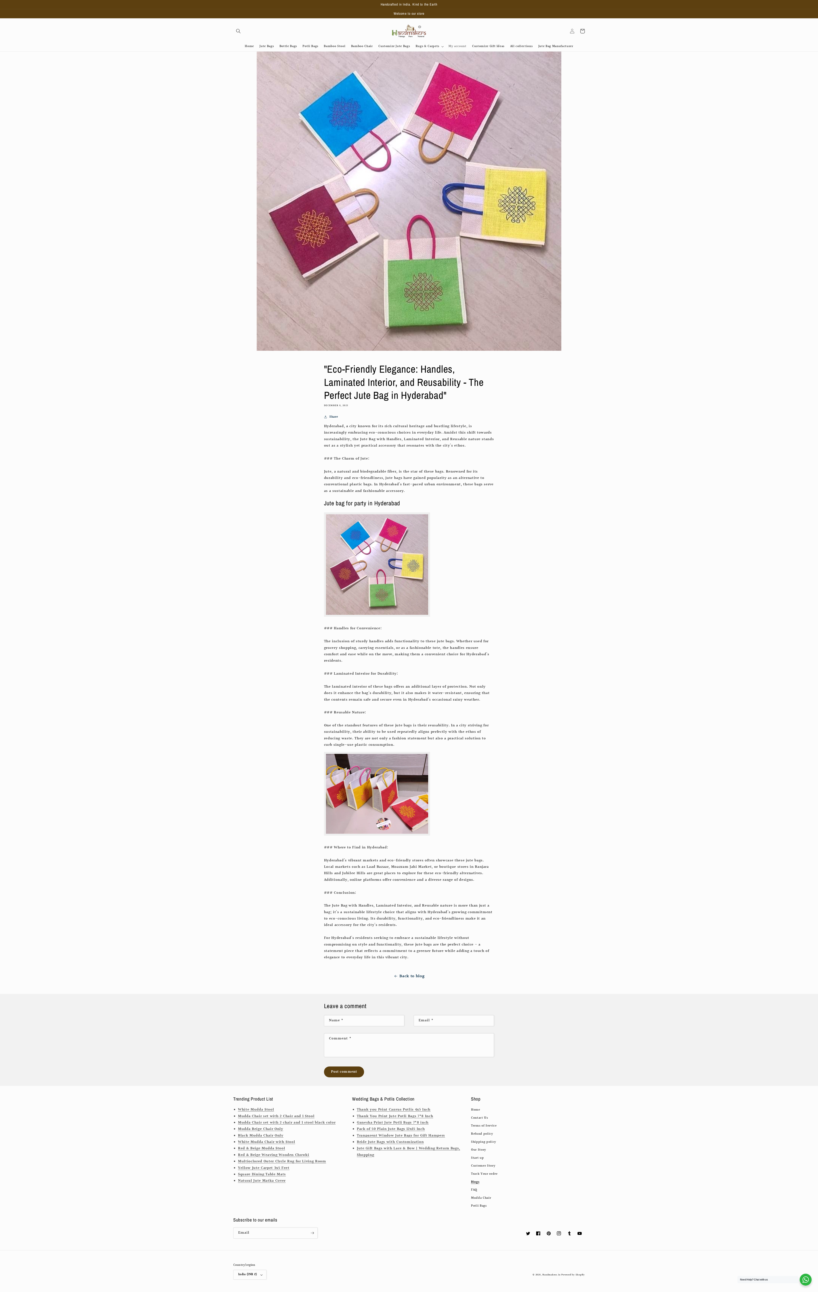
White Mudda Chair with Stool (266, 1142)
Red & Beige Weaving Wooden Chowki (273, 1155)
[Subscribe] (312, 1233)
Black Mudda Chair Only (261, 1136)
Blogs (475, 1181)
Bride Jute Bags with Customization (390, 1142)
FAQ (474, 1189)
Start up (477, 1157)
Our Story (478, 1149)
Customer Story (483, 1165)
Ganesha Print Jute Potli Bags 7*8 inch (393, 1123)
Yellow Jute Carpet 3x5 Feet (263, 1168)
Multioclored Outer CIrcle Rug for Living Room (282, 1161)
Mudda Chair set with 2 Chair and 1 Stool (276, 1116)
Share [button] (333, 416)
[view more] (377, 616)
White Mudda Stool (256, 1110)
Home (475, 1109)
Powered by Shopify (573, 1275)
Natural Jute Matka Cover (262, 1181)
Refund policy (482, 1133)
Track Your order (484, 1173)
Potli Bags (479, 1205)
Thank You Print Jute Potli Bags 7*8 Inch (395, 1116)
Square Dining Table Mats (262, 1174)
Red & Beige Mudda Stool (261, 1148)
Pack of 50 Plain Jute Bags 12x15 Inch (391, 1129)
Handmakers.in (551, 1275)
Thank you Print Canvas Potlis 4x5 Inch (394, 1110)
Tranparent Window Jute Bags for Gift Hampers (401, 1136)
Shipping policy (483, 1141)
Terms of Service (484, 1125)
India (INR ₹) (247, 1274)
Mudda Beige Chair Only (260, 1129)
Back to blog (411, 976)
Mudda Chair (481, 1197)
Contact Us (479, 1117)
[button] (238, 31)
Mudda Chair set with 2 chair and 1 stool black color (287, 1123)
